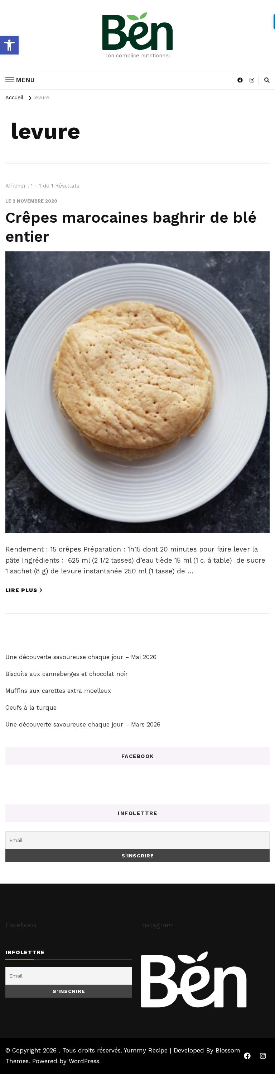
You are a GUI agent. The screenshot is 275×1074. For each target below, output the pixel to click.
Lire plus (21, 590)
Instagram (156, 925)
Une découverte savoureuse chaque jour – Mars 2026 (82, 724)
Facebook (21, 925)
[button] (9, 45)
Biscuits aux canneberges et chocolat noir (66, 673)
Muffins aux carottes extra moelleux (58, 690)
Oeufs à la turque (31, 707)
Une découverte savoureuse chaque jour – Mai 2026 (80, 657)
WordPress (84, 1061)
